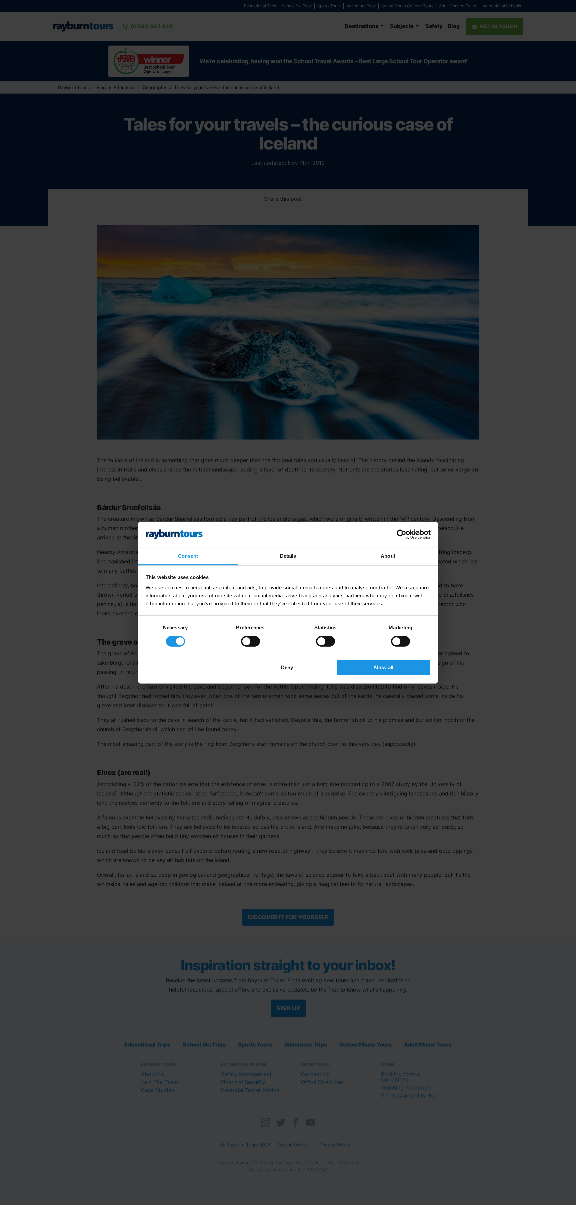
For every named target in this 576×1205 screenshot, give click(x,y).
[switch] (250, 641)
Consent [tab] (188, 556)
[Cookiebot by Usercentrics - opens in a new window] (401, 534)
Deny (287, 667)
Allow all (383, 667)
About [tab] (388, 556)
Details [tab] (288, 556)
